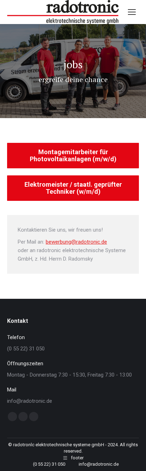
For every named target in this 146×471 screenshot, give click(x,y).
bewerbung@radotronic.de (76, 242)
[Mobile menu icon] (132, 12)
